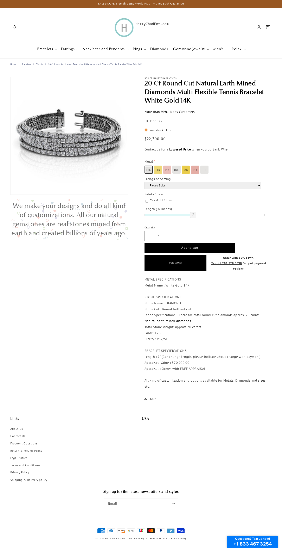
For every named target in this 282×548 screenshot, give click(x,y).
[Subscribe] (173, 504)
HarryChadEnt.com (115, 538)
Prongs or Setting (158, 179)
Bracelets (26, 64)
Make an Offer (175, 263)
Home (13, 64)
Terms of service (157, 538)
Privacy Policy (19, 472)
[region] (69, 219)
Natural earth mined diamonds (168, 321)
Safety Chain (154, 194)
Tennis (39, 64)
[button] (14, 27)
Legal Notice (18, 458)
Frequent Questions (24, 443)
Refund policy (136, 538)
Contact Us (17, 436)
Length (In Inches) (158, 209)
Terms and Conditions (25, 465)
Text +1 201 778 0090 (226, 263)
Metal (149, 161)
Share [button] (152, 399)
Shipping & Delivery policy (28, 480)
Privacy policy (178, 538)
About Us (16, 429)
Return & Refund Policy (26, 450)
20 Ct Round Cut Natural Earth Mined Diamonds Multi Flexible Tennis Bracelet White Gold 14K (95, 64)
